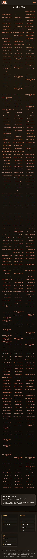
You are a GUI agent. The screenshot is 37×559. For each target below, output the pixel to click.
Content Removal (25, 524)
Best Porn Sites (7, 524)
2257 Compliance (25, 527)
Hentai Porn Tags (7, 521)
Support (23, 530)
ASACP (6, 541)
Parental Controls (8, 544)
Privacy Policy (24, 521)
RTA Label (6, 538)
